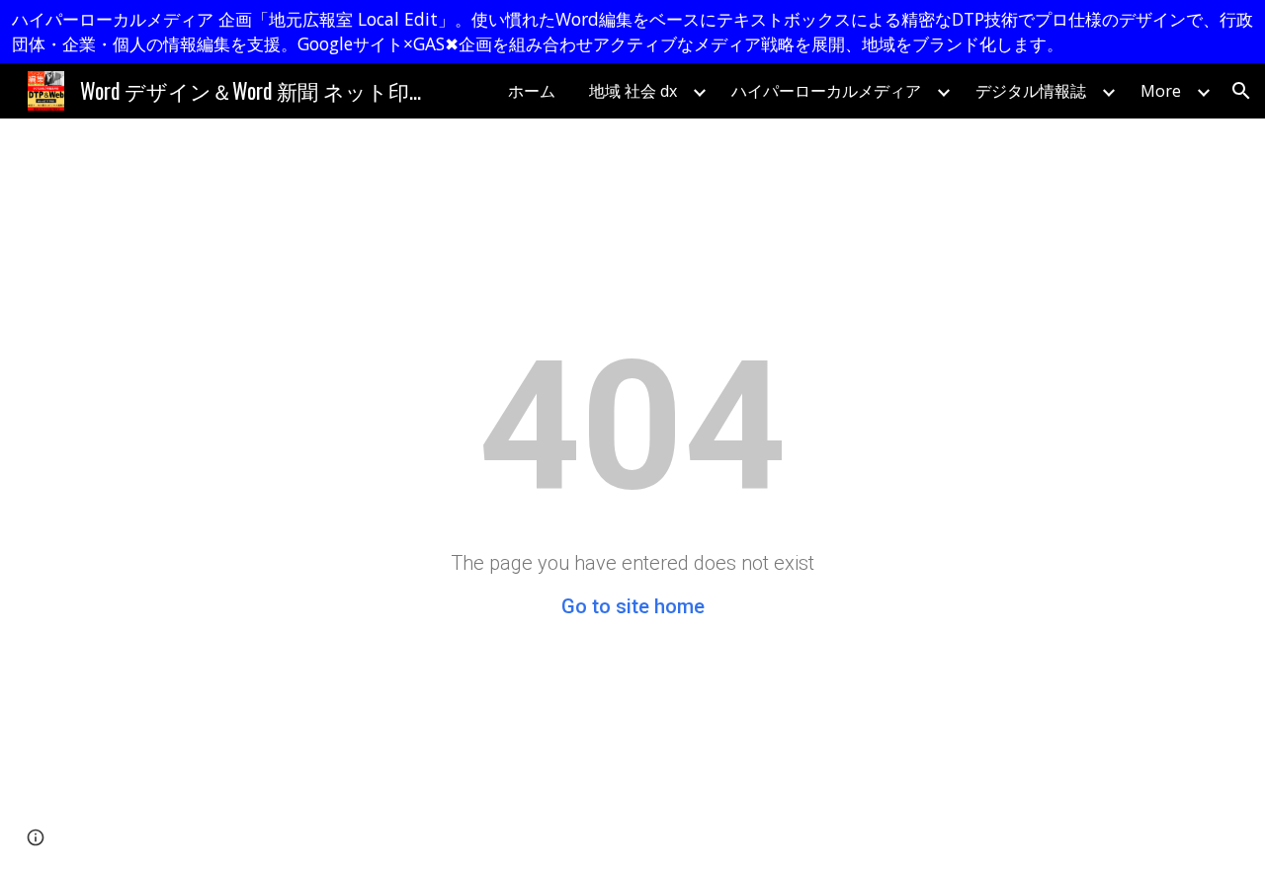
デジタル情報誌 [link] (1030, 91)
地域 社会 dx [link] (633, 91)
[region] (632, 31)
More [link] (1160, 91)
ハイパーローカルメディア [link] (826, 91)
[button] (1241, 91)
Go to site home (633, 606)
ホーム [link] (531, 91)
